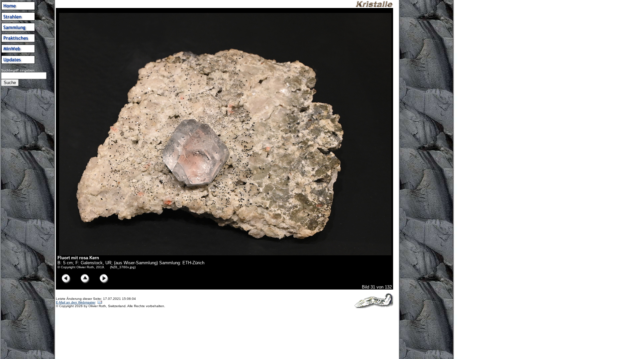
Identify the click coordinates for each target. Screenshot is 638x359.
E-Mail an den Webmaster (75, 302)
